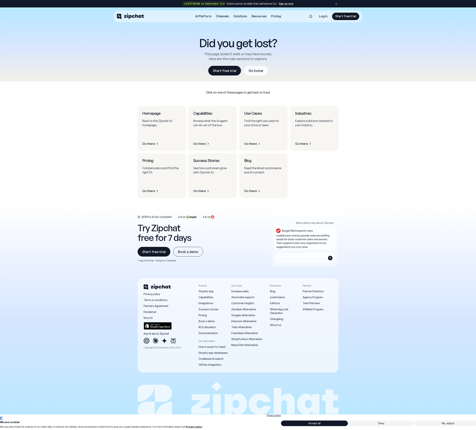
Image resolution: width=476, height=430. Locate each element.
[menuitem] (203, 16)
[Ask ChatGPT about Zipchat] (146, 341)
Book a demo (188, 252)
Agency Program (313, 297)
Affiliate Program (313, 309)
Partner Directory (313, 291)
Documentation (208, 333)
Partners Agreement (156, 305)
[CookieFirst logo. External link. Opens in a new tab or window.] (1, 418)
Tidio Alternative (241, 327)
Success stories (208, 309)
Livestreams (277, 297)
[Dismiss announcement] (336, 3)
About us (275, 324)
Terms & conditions (156, 300)
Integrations (206, 303)
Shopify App (206, 291)
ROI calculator (207, 327)
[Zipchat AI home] (130, 16)
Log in (323, 16)
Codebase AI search (211, 358)
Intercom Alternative (243, 321)
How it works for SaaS (212, 346)
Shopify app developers (213, 352)
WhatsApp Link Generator (279, 311)
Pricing (203, 315)
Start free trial (345, 16)
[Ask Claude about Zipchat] (155, 341)
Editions (275, 303)
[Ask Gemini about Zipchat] (164, 341)
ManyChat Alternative (244, 345)
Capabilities (206, 297)
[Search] (310, 16)
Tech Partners (311, 303)
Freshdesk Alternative (244, 333)
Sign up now (286, 3)
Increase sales (240, 291)
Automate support (243, 297)
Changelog (276, 319)
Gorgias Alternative (243, 315)
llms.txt (148, 317)
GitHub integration (210, 364)
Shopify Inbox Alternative (246, 339)
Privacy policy (152, 294)
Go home (256, 71)
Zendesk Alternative (243, 309)
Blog (272, 291)
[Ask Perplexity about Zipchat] (173, 341)
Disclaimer (150, 311)
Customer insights (242, 303)
